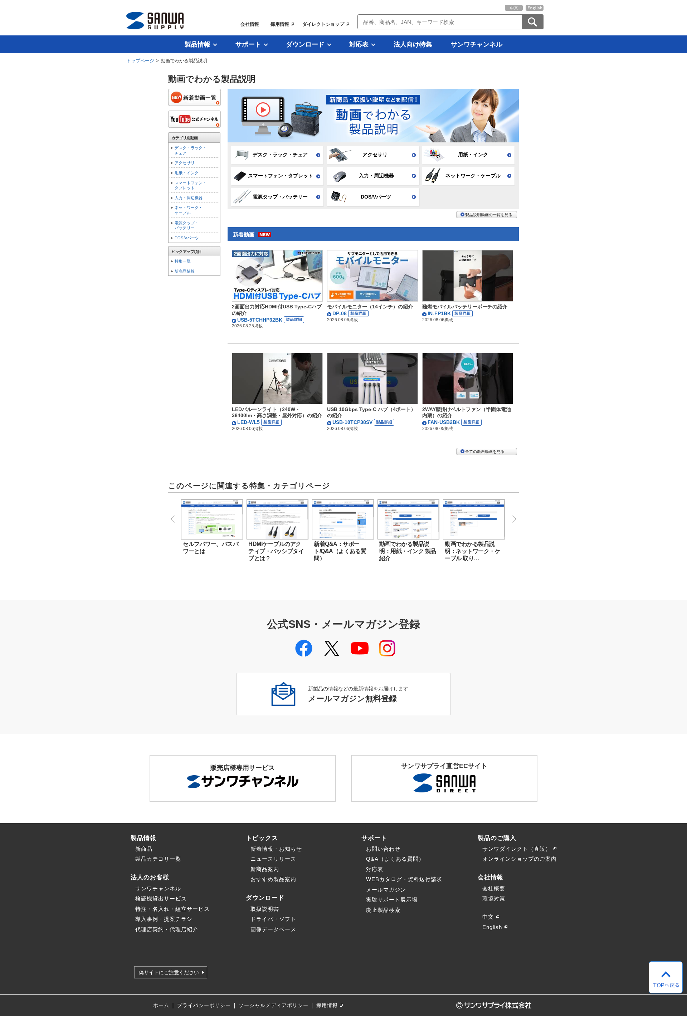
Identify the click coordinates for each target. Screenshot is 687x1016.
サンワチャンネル (476, 44)
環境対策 (493, 898)
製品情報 (197, 44)
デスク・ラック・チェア (280, 154)
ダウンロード (305, 44)
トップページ (140, 60)
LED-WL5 (249, 422)
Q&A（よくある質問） (395, 859)
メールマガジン (386, 889)
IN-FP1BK (440, 313)
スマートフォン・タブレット (280, 176)
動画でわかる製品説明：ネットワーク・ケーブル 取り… (472, 551)
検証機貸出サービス (161, 898)
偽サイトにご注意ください (169, 972)
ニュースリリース (273, 859)
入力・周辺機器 (376, 176)
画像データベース (273, 929)
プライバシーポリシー (204, 1005)
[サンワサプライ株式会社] (155, 20)
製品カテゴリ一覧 (158, 859)
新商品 (143, 849)
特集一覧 (183, 261)
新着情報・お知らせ (276, 849)
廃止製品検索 (383, 910)
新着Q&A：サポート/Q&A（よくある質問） (340, 551)
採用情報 (280, 24)
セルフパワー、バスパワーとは (210, 547)
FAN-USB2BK (444, 422)
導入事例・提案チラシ (164, 919)
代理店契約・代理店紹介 (166, 929)
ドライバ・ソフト (273, 919)
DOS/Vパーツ (376, 197)
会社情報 (249, 24)
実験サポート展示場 (392, 900)
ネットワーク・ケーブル (473, 176)
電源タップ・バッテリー (280, 197)
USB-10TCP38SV (353, 422)
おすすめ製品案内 (273, 879)
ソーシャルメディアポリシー (273, 1005)
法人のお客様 (150, 877)
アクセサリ (375, 154)
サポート (248, 44)
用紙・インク (473, 154)
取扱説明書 (264, 909)
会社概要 (493, 888)
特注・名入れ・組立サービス (172, 909)
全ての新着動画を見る (485, 451)
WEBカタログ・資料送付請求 (404, 879)
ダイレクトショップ (323, 24)
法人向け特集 (413, 44)
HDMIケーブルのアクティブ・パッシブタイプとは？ (276, 551)
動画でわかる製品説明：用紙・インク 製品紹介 (407, 551)
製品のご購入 (497, 838)
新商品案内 (264, 869)
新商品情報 (185, 271)
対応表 (359, 44)
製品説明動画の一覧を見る (488, 215)
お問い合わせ (383, 849)
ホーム (161, 1005)
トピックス (262, 838)
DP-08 (340, 313)
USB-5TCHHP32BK (260, 320)
